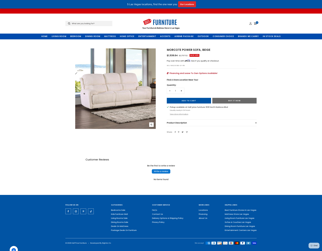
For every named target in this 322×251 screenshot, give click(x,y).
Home (44, 36)
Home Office (127, 36)
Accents (165, 36)
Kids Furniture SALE (119, 214)
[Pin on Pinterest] (178, 132)
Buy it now (234, 100)
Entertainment (147, 36)
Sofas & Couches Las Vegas (238, 222)
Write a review (161, 171)
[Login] (250, 23)
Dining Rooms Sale (119, 222)
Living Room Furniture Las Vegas (239, 218)
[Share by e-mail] (187, 132)
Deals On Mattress (119, 226)
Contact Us (157, 214)
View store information (179, 114)
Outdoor (203, 36)
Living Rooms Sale (119, 218)
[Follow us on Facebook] (68, 211)
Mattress (110, 36)
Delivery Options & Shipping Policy (167, 218)
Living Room (59, 36)
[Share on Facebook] (175, 132)
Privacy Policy (158, 222)
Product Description (177, 122)
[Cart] (255, 23)
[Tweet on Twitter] (183, 132)
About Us (203, 218)
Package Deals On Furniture (124, 230)
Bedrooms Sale (118, 210)
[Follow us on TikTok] (91, 211)
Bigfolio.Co (106, 243)
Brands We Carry (248, 36)
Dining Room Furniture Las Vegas (240, 226)
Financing (203, 214)
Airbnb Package (184, 36)
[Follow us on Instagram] (76, 211)
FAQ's (154, 210)
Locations (203, 210)
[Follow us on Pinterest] (83, 211)
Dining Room (92, 36)
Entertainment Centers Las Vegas (241, 230)
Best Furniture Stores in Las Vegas (240, 210)
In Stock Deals (272, 36)
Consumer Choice (223, 36)
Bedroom (75, 36)
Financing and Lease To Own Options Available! (193, 73)
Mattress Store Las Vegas (237, 214)
